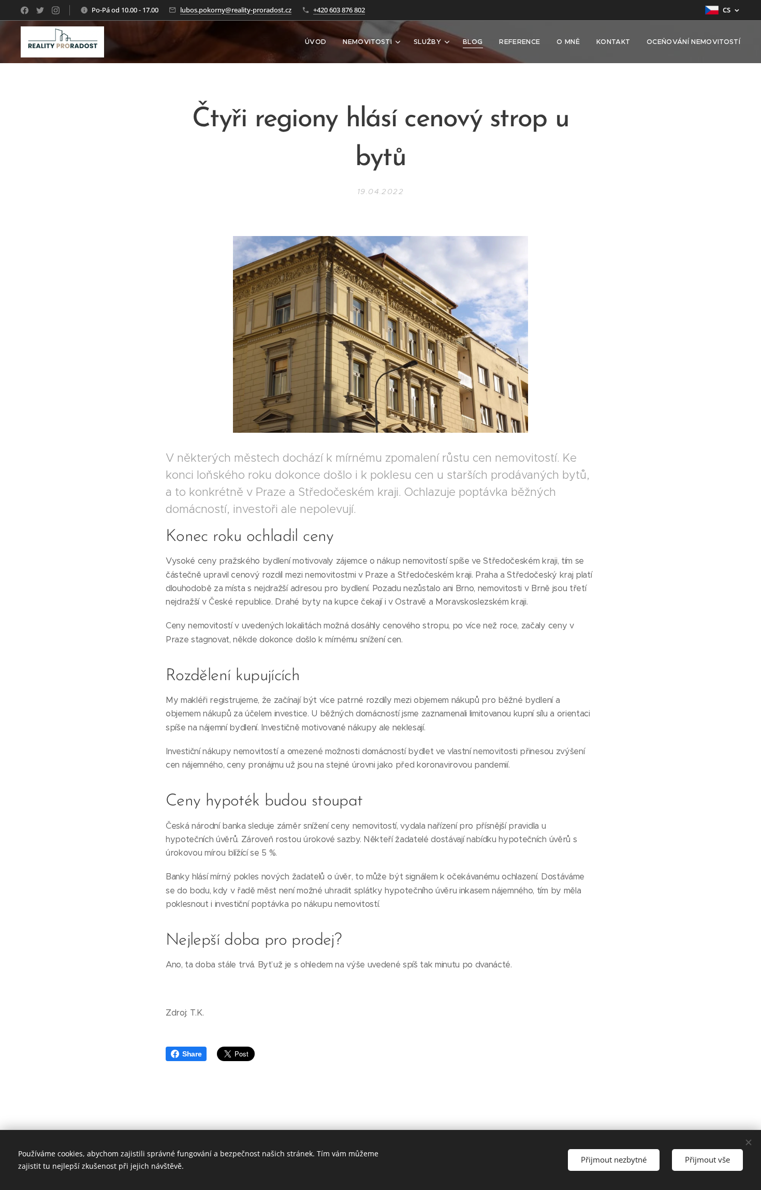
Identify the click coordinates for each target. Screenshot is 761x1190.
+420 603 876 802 (339, 9)
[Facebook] (24, 10)
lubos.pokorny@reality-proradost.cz (235, 9)
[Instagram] (55, 10)
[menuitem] (318, 42)
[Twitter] (40, 10)
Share (191, 1054)
